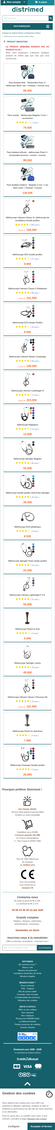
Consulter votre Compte (27, 994)
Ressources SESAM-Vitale (27, 1018)
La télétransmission (27, 1021)
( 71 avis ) (34, 395)
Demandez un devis (27, 930)
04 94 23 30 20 (20, 910)
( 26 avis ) (34, 497)
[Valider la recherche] (51, 18)
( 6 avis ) (35, 531)
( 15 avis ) (34, 327)
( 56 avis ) (34, 463)
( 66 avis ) (34, 361)
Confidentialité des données (27, 997)
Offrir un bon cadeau (27, 1009)
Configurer (13, 1126)
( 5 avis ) (35, 633)
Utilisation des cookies (27, 1000)
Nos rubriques (27, 1015)
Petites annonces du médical (27, 1024)
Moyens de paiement (27, 970)
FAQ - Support (27, 988)
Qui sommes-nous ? (27, 964)
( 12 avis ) (34, 565)
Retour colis (27, 967)
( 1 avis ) (35, 122)
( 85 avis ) (34, 293)
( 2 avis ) (35, 769)
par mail (38, 910)
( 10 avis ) (34, 667)
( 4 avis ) (35, 735)
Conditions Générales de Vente (27, 973)
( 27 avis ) (34, 259)
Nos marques (28, 1012)
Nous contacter (27, 985)
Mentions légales (27, 976)
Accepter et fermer (41, 1126)
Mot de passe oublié (27, 991)
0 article (42, 2)
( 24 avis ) (34, 429)
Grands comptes (27, 1027)
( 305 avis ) (35, 225)
